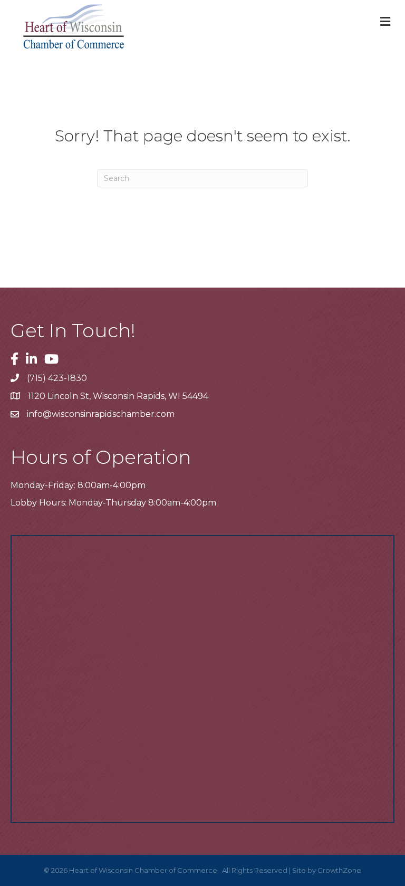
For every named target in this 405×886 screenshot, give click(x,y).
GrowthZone (339, 870)
